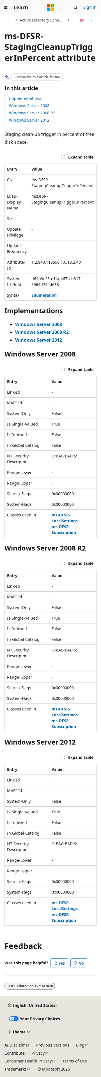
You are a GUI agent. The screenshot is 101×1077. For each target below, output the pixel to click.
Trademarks (15, 1069)
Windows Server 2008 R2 (32, 112)
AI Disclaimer (16, 1045)
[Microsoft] (50, 7)
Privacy (38, 1053)
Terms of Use (75, 1061)
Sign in (90, 7)
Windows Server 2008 (29, 105)
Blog (80, 1045)
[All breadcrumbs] (9, 20)
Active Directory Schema (42, 20)
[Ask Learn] (82, 20)
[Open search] (75, 8)
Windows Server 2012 (29, 120)
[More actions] (92, 20)
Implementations (25, 98)
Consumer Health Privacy (28, 1061)
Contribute (14, 1053)
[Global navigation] (5, 8)
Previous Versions (52, 1045)
